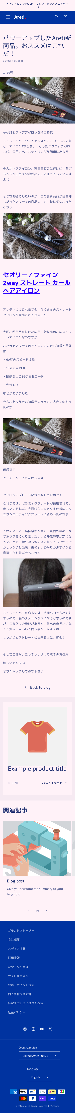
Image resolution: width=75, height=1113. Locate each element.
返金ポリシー (17, 1012)
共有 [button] (10, 72)
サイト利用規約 (18, 976)
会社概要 (14, 939)
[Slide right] (46, 910)
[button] (8, 17)
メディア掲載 (17, 949)
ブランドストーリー (21, 930)
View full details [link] (52, 783)
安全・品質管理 (18, 967)
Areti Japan (31, 1105)
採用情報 (14, 958)
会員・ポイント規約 (21, 985)
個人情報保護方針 (19, 994)
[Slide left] (28, 910)
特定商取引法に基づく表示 (25, 1003)
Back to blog (40, 687)
